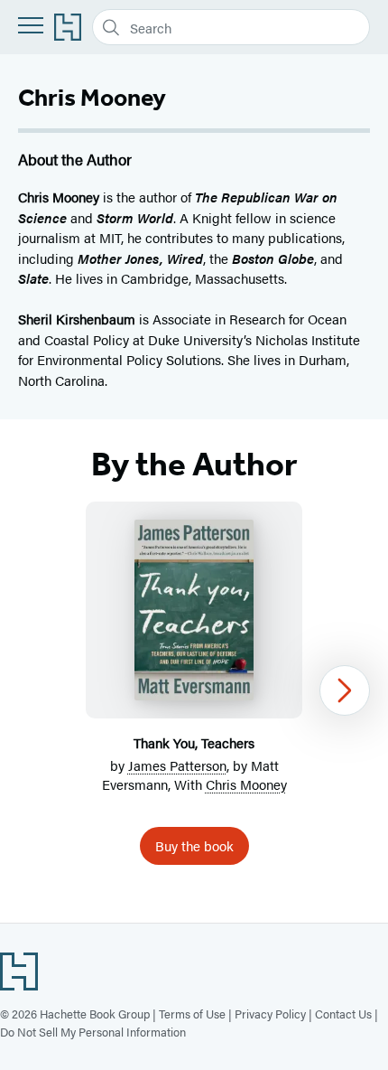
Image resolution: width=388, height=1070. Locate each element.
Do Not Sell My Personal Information (93, 1031)
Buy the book (194, 845)
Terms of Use (192, 1013)
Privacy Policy (270, 1013)
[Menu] (30, 25)
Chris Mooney (246, 783)
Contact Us (343, 1013)
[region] (194, 690)
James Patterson (177, 765)
